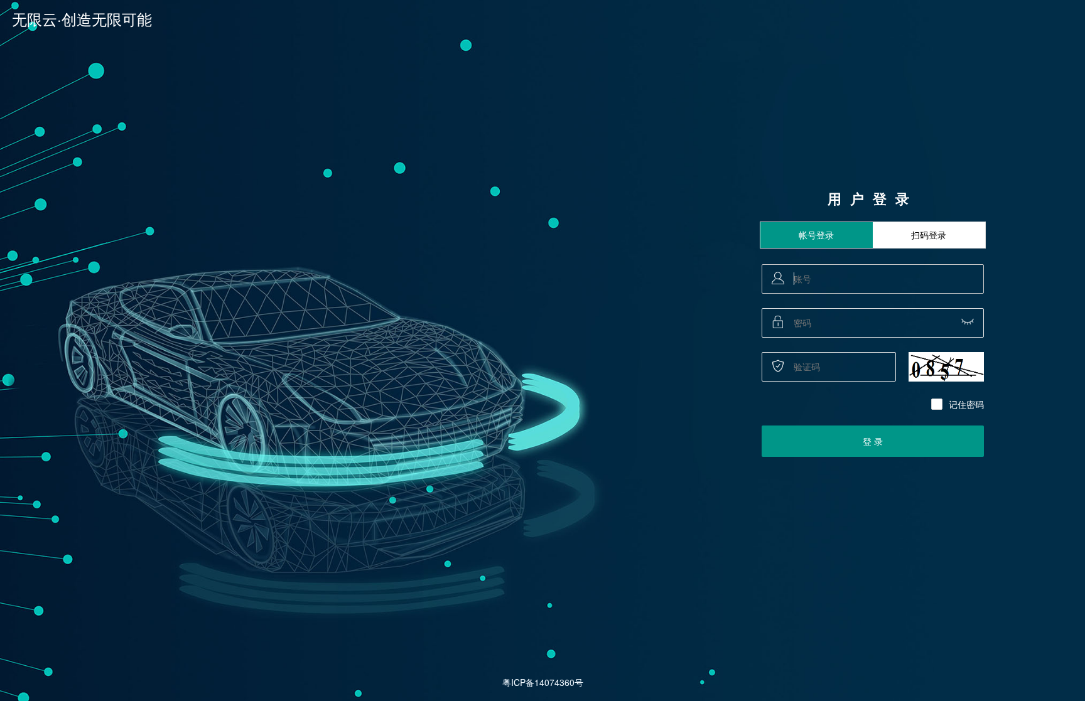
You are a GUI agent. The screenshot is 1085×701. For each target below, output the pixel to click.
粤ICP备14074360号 (542, 682)
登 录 (873, 441)
